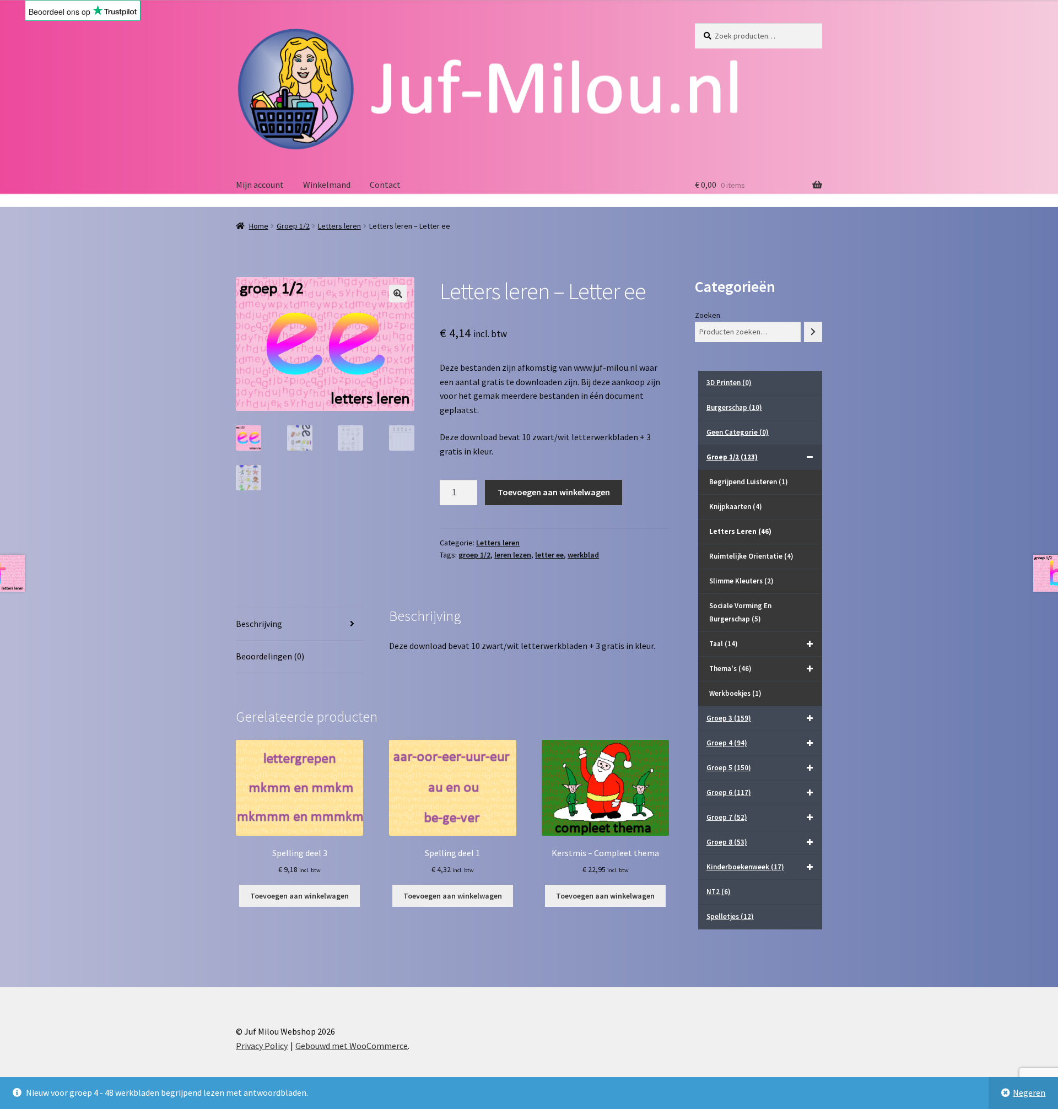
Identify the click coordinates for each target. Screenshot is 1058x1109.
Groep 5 (728, 767)
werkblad (583, 555)
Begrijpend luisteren (748, 481)
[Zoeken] (813, 332)
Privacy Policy (262, 1045)
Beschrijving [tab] (259, 623)
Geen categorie (737, 432)
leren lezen (512, 555)
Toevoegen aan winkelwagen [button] (299, 896)
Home (258, 226)
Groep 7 (726, 817)
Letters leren (339, 226)
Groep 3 (728, 718)
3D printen (729, 382)
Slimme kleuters (741, 581)
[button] (398, 293)
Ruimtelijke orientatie (751, 556)
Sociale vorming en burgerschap (740, 612)
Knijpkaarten (735, 506)
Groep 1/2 (293, 226)
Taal (723, 643)
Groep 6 (728, 792)
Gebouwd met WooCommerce (351, 1045)
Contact (385, 184)
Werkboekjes (735, 693)
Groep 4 (726, 743)
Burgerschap (734, 407)
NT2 (718, 891)
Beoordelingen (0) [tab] (270, 656)
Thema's (730, 668)
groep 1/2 (474, 555)
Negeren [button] (1029, 1092)
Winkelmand (326, 184)
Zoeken (707, 315)
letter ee (549, 555)
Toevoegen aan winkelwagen (554, 491)
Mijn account (260, 184)
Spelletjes (730, 916)
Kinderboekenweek (745, 867)
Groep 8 (726, 842)
